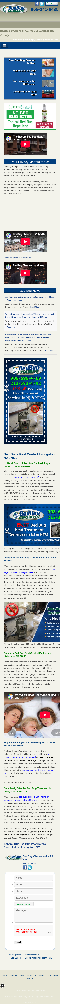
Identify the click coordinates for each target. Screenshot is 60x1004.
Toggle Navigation (4, 45)
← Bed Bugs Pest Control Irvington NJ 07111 (25, 955)
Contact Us (42, 975)
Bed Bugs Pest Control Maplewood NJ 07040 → (33, 958)
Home (35, 975)
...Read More (33, 307)
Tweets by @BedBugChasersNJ (17, 258)
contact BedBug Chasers (25, 800)
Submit (18, 942)
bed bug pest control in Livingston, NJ (22, 477)
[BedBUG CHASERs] (14, 12)
